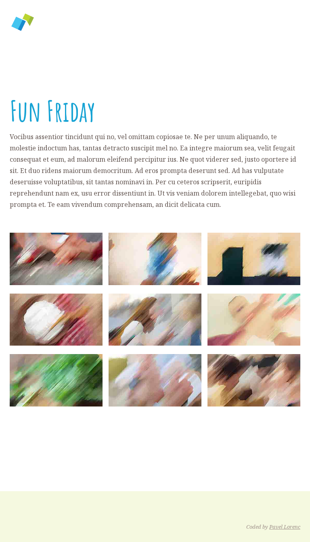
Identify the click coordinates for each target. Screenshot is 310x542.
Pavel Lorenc (284, 526)
